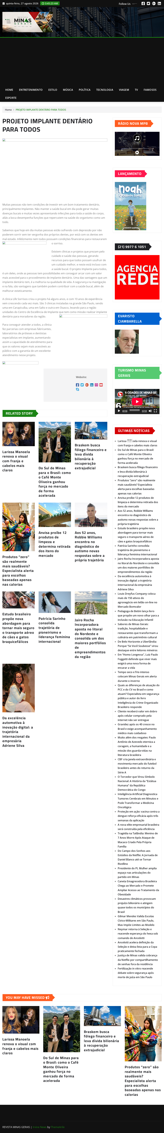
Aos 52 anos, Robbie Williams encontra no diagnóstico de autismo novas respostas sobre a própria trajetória (90, 546)
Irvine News (40, 1127)
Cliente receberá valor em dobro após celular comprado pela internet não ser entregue (137, 716)
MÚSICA (68, 90)
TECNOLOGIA (104, 90)
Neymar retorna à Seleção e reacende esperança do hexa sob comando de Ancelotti (138, 933)
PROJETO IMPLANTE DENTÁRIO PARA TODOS (41, 109)
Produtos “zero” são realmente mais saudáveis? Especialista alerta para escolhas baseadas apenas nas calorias (18, 570)
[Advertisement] (83, 61)
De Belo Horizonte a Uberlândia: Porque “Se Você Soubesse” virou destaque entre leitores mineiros (138, 646)
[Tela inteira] (155, 411)
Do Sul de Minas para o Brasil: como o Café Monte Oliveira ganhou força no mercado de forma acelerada (55, 482)
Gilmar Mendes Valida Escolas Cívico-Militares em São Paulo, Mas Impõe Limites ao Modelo (136, 920)
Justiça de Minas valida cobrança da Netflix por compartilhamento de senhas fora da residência (138, 960)
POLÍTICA (84, 90)
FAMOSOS (150, 90)
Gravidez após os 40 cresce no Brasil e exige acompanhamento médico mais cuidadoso (137, 729)
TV (136, 90)
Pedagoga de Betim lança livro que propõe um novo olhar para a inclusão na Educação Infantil (138, 615)
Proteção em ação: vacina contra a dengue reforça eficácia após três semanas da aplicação (139, 816)
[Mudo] (150, 411)
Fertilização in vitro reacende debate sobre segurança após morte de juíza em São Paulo (136, 973)
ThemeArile (58, 1127)
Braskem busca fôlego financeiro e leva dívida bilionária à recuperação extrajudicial (91, 456)
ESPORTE (10, 98)
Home (9, 90)
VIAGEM (124, 90)
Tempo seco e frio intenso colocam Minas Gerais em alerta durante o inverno (137, 676)
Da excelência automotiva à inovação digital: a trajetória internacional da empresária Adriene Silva (17, 732)
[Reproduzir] (119, 411)
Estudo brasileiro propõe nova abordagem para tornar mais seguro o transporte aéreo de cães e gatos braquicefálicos (18, 628)
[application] (137, 401)
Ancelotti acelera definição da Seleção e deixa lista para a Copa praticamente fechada (137, 947)
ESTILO (52, 90)
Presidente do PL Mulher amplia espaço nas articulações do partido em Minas (137, 873)
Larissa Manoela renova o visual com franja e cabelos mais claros (16, 460)
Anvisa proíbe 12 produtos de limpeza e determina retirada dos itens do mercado (55, 544)
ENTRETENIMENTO (31, 90)
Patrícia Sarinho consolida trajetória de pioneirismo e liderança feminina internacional (54, 630)
